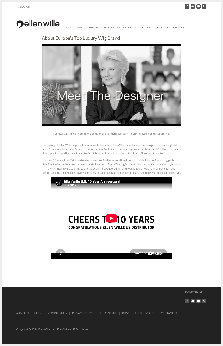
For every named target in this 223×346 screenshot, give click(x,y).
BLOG (160, 27)
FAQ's (37, 313)
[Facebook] (187, 6)
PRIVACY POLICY (82, 313)
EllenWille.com (46, 329)
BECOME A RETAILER (175, 27)
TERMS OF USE (107, 313)
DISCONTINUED (57, 313)
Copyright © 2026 (27, 329)
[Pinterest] (204, 6)
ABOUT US (22, 313)
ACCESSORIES (91, 27)
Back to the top (194, 291)
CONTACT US (169, 313)
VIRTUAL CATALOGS (126, 27)
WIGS (68, 27)
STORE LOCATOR (146, 27)
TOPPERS (77, 27)
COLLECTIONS (107, 27)
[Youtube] (193, 6)
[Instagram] (198, 6)
